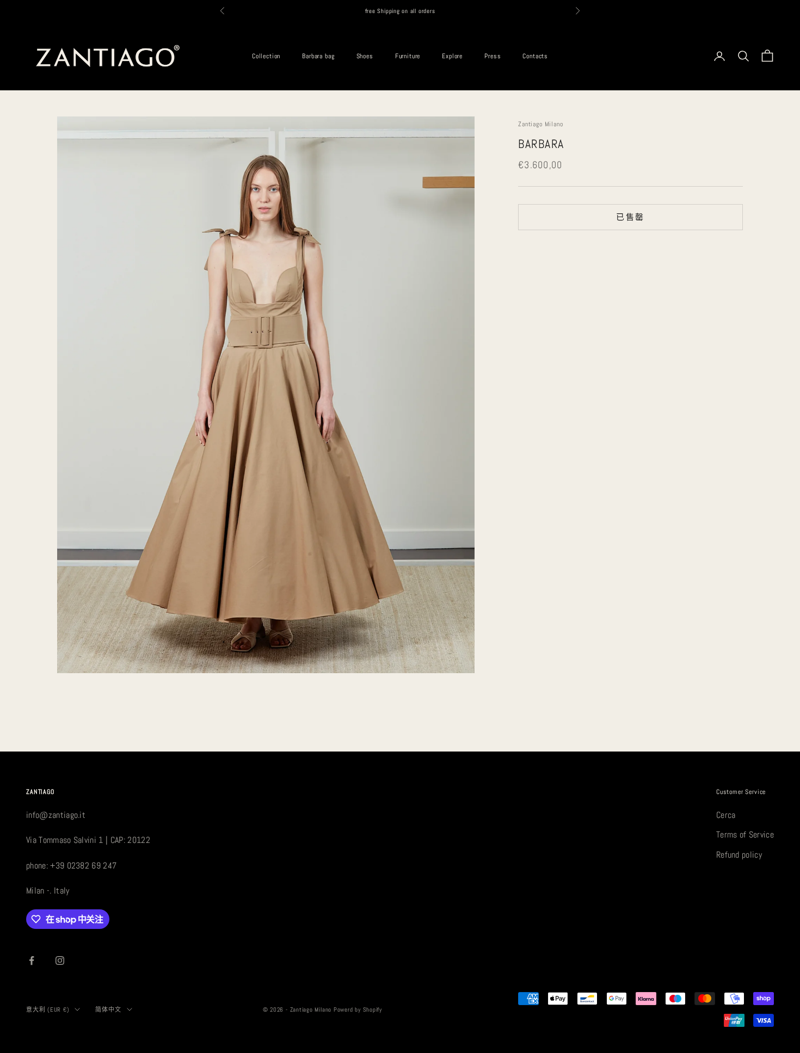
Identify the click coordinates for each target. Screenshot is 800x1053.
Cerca (726, 815)
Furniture (408, 56)
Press (492, 56)
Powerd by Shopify (358, 1009)
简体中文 (108, 1009)
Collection (266, 56)
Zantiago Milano (540, 124)
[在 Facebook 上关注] (31, 960)
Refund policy (739, 854)
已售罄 (630, 217)
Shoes (364, 56)
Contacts (535, 56)
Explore (452, 56)
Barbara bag (318, 56)
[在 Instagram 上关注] (59, 960)
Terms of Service (745, 834)
